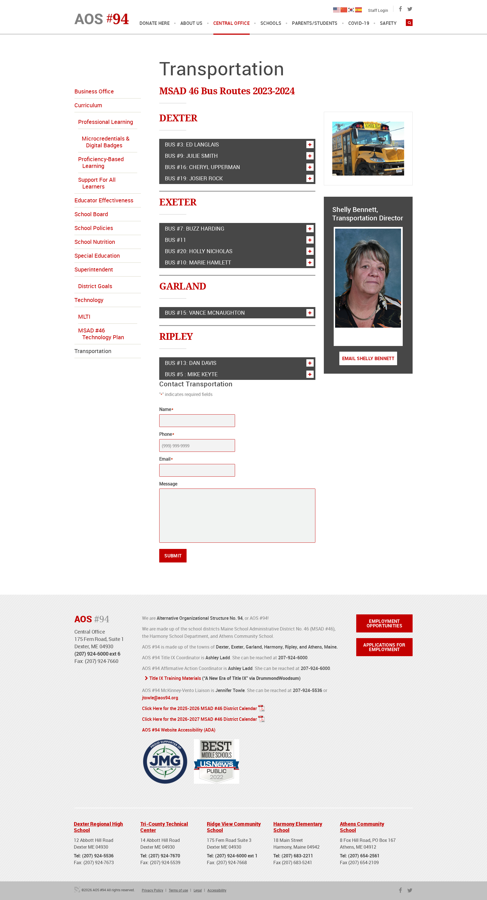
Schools (270, 23)
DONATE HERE (155, 23)
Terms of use (178, 890)
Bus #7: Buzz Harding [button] (194, 228)
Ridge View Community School (234, 826)
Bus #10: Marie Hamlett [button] (198, 262)
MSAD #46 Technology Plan (101, 334)
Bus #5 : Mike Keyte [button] (191, 374)
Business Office (94, 91)
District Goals (95, 286)
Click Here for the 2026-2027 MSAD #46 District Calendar (199, 719)
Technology (88, 300)
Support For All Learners (97, 183)
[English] (336, 9)
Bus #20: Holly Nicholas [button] (199, 251)
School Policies (93, 228)
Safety (388, 23)
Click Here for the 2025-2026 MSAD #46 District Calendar (199, 708)
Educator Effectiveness (103, 200)
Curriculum (88, 105)
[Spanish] (358, 9)
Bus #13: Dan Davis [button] (190, 363)
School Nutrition (94, 242)
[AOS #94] (101, 18)
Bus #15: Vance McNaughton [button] (205, 312)
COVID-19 (358, 23)
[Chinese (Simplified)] (344, 9)
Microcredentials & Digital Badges (105, 142)
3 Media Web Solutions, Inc (77, 889)
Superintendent (93, 269)
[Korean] (351, 9)
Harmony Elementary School (297, 826)
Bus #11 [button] (175, 240)
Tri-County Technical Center (164, 826)
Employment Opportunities (384, 623)
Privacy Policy (152, 890)
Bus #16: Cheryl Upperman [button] (202, 167)
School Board (91, 214)
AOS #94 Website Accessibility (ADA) (178, 730)
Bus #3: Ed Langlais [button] (192, 144)
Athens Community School (362, 826)
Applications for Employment (384, 647)
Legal (198, 890)
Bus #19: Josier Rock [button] (194, 178)
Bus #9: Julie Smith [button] (191, 155)
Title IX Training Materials (175, 678)
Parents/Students (314, 23)
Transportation (92, 351)
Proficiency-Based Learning (101, 162)
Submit (172, 556)
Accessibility (216, 890)
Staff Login (378, 10)
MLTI (84, 316)
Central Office (231, 23)
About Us (191, 23)
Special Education (97, 255)
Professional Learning (105, 122)
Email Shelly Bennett (368, 358)
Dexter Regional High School (98, 826)
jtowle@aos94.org (160, 698)
